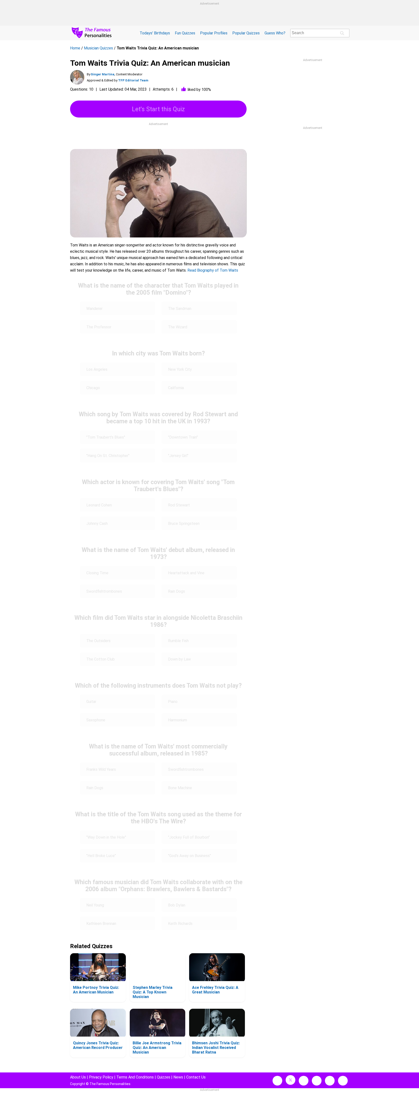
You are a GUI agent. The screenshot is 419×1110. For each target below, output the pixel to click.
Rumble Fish (178, 640)
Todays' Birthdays (155, 33)
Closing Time (97, 573)
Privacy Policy (101, 1077)
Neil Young (95, 905)
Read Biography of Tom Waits (212, 270)
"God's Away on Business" (189, 855)
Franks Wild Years (101, 769)
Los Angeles (96, 369)
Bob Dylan (176, 905)
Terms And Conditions (135, 1077)
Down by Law (179, 659)
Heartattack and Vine (186, 573)
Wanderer (94, 308)
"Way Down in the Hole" (106, 837)
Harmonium (177, 720)
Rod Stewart (179, 505)
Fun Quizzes (185, 33)
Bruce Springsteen (184, 523)
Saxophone (95, 720)
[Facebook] (277, 1081)
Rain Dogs (176, 591)
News (178, 1077)
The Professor (98, 327)
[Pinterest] (330, 1081)
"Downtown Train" (183, 437)
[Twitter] (290, 1080)
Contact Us (196, 1077)
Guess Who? (275, 33)
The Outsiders (98, 640)
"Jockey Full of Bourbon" (189, 837)
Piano (172, 701)
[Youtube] (343, 1081)
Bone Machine (180, 788)
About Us (78, 1077)
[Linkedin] (317, 1081)
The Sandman (179, 308)
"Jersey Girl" (178, 455)
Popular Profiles (213, 33)
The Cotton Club (100, 659)
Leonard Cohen (99, 505)
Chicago (93, 388)
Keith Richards (180, 923)
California (176, 388)
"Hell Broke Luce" (101, 855)
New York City (180, 369)
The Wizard (177, 327)
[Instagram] (303, 1081)
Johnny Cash (97, 523)
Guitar (91, 701)
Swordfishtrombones (104, 591)
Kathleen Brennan (101, 923)
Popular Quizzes (246, 33)
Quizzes (163, 1077)
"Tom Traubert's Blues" (105, 437)
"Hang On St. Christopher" (107, 455)
